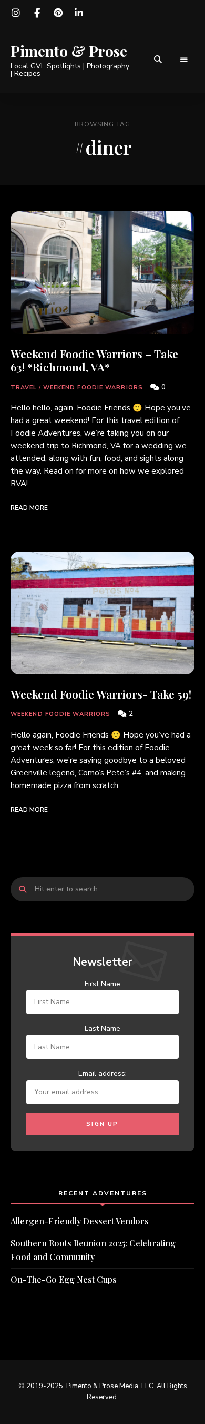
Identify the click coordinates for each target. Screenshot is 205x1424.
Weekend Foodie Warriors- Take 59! (101, 693)
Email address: (102, 1073)
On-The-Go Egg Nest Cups (64, 1279)
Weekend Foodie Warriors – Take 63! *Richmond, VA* (94, 360)
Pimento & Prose (69, 51)
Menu (183, 59)
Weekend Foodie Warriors (93, 387)
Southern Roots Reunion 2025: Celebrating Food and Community (93, 1250)
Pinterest (57, 13)
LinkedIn (78, 13)
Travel (24, 387)
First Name (102, 984)
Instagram (15, 13)
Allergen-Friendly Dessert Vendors (80, 1220)
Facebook (36, 13)
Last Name (102, 1029)
